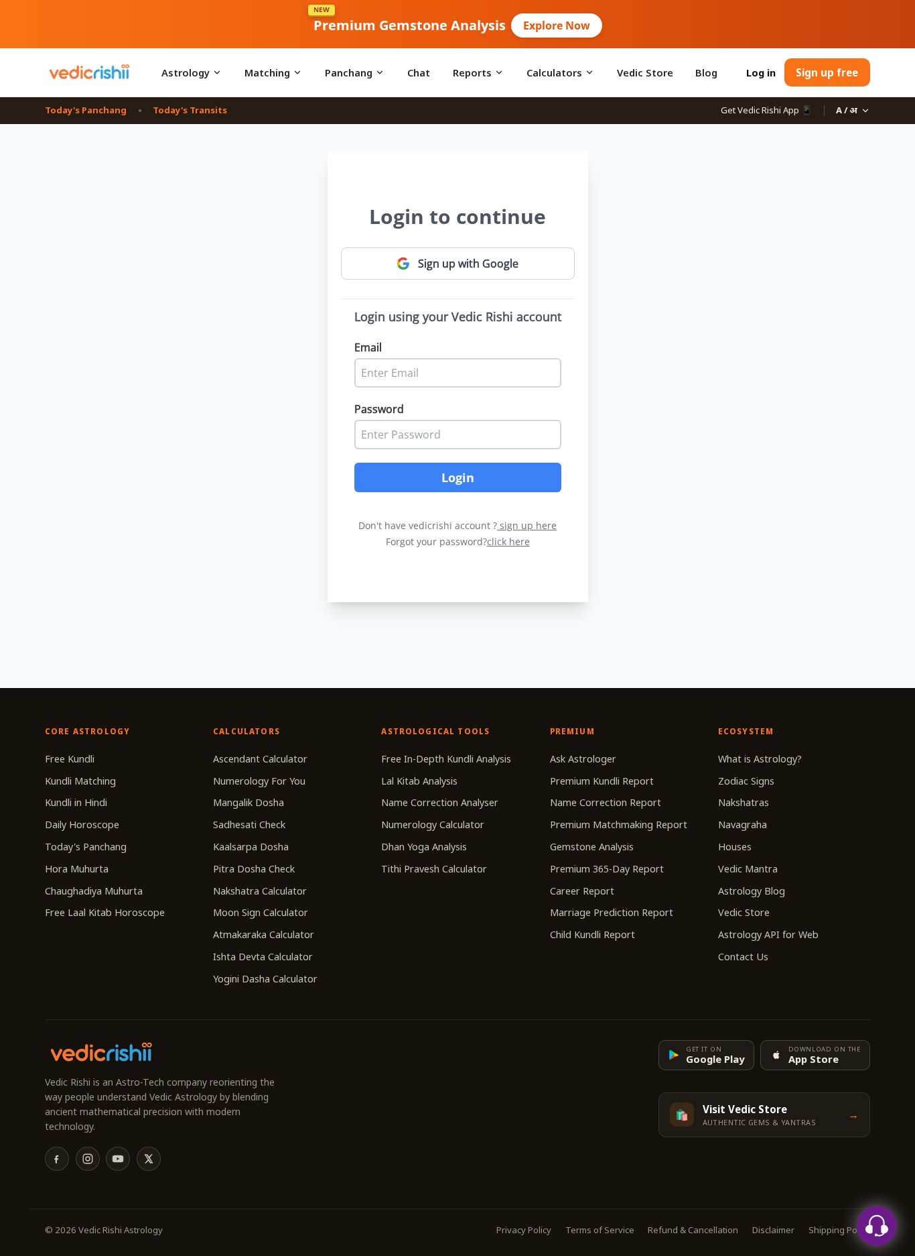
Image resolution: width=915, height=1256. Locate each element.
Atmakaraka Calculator (263, 934)
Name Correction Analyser (439, 802)
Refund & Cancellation (693, 1230)
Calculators (554, 72)
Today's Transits (190, 110)
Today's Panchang (86, 110)
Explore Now (556, 25)
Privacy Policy (523, 1230)
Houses (735, 846)
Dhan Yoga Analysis (424, 846)
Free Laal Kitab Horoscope (105, 912)
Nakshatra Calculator (260, 890)
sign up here (528, 525)
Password (379, 409)
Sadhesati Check (249, 824)
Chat (418, 72)
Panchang (348, 72)
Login (457, 477)
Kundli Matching (80, 781)
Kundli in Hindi (76, 802)
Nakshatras (743, 802)
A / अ (846, 110)
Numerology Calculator (432, 824)
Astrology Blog (751, 890)
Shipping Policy (839, 1230)
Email (368, 347)
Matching (267, 72)
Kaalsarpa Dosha (251, 846)
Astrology (185, 72)
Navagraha (742, 824)
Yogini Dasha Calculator (265, 978)
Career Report (582, 890)
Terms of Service (599, 1230)
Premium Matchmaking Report (618, 824)
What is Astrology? (760, 758)
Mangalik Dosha (248, 802)
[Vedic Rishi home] (89, 72)
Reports (472, 72)
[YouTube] (118, 1159)
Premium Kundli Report (602, 781)
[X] (149, 1159)
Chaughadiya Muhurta (94, 890)
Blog (706, 72)
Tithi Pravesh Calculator (434, 868)
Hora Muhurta (77, 868)
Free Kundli (69, 758)
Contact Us (743, 956)
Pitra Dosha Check (254, 868)
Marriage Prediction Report (611, 912)
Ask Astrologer (583, 758)
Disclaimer (773, 1230)
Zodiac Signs (746, 781)
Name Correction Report (605, 802)
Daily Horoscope (82, 824)
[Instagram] (88, 1159)
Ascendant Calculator (260, 758)
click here (508, 541)
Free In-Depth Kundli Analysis (446, 758)
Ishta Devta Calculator (263, 956)
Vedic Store (645, 72)
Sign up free (827, 72)
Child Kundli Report (592, 934)
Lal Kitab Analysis (419, 781)
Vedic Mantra (748, 868)
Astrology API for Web (768, 934)
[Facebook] (57, 1159)
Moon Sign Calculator (260, 912)
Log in (761, 72)
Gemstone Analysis (592, 846)
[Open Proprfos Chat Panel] (877, 1226)
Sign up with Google (468, 263)
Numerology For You (259, 781)
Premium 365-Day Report (607, 868)
